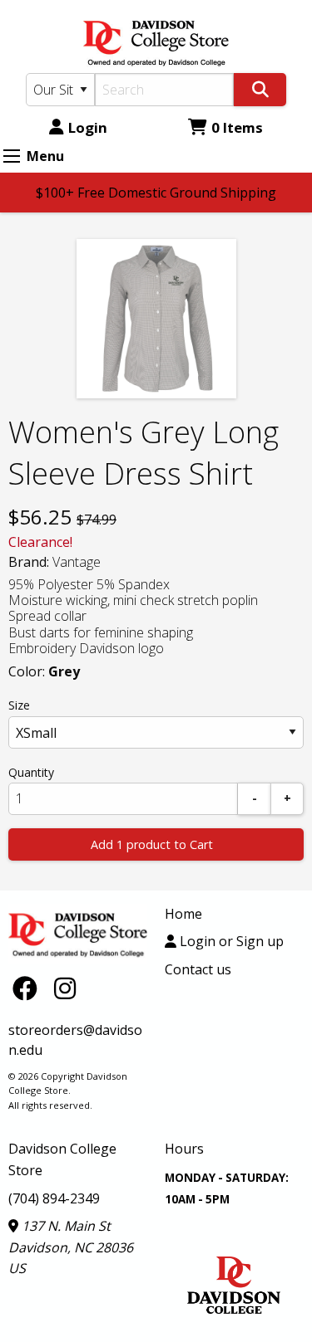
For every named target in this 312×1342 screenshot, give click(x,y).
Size (19, 705)
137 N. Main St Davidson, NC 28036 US (70, 1247)
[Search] (260, 89)
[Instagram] (65, 988)
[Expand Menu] (11, 156)
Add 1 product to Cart (152, 844)
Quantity (31, 772)
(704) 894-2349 (54, 1198)
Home (183, 914)
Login (87, 127)
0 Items (237, 127)
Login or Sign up (230, 941)
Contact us (198, 969)
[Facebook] (29, 988)
